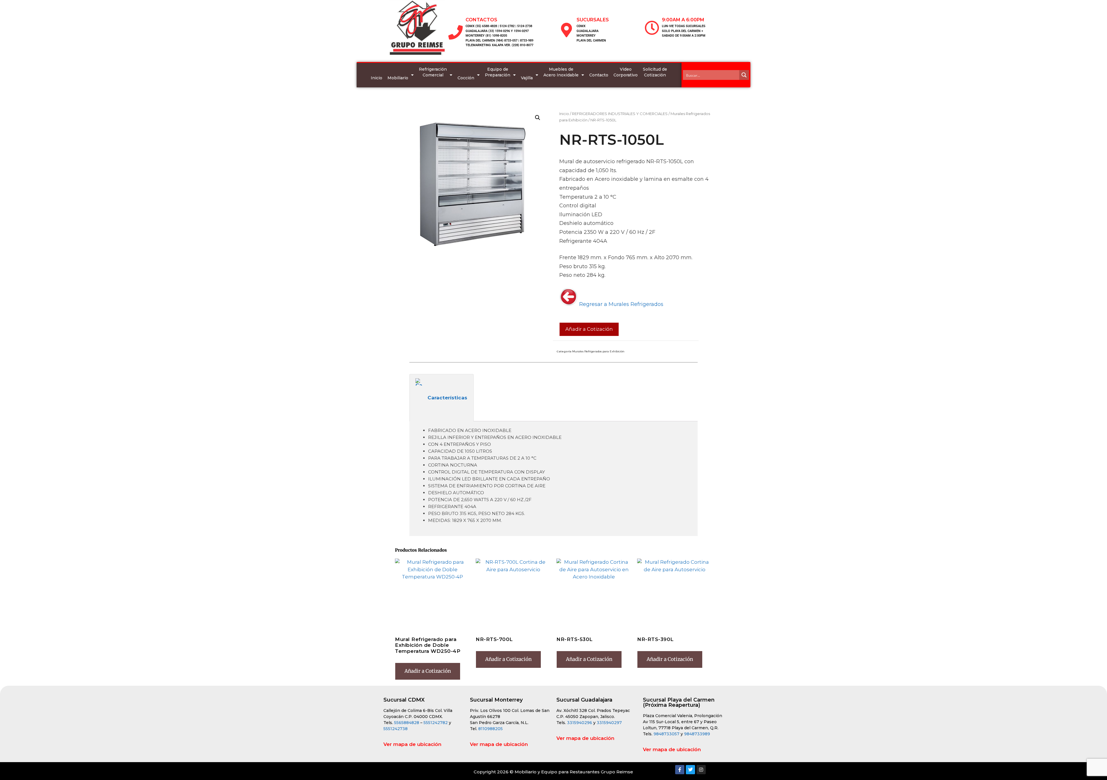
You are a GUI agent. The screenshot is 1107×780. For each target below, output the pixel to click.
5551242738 (395, 728)
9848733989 (697, 733)
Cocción (466, 77)
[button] (537, 117)
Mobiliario (397, 77)
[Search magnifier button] (744, 75)
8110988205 (490, 728)
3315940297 (609, 722)
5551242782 (436, 722)
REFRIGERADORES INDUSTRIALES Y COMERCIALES (620, 113)
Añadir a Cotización (589, 329)
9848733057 (666, 733)
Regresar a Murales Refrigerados (620, 304)
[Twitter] (690, 769)
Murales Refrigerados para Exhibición (598, 351)
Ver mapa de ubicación (412, 744)
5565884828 (406, 722)
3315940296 (579, 722)
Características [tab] (447, 398)
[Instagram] (701, 769)
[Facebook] (679, 769)
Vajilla (527, 77)
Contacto (598, 75)
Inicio (376, 77)
